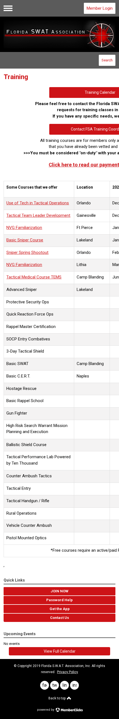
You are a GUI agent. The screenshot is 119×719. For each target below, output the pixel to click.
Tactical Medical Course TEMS (33, 277)
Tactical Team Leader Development (38, 215)
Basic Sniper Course (24, 240)
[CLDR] (59, 34)
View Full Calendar (60, 651)
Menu (8, 8)
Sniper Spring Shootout (27, 252)
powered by (46, 710)
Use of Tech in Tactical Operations (37, 202)
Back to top (57, 698)
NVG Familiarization (24, 227)
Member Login (100, 8)
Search (107, 60)
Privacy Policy (67, 672)
